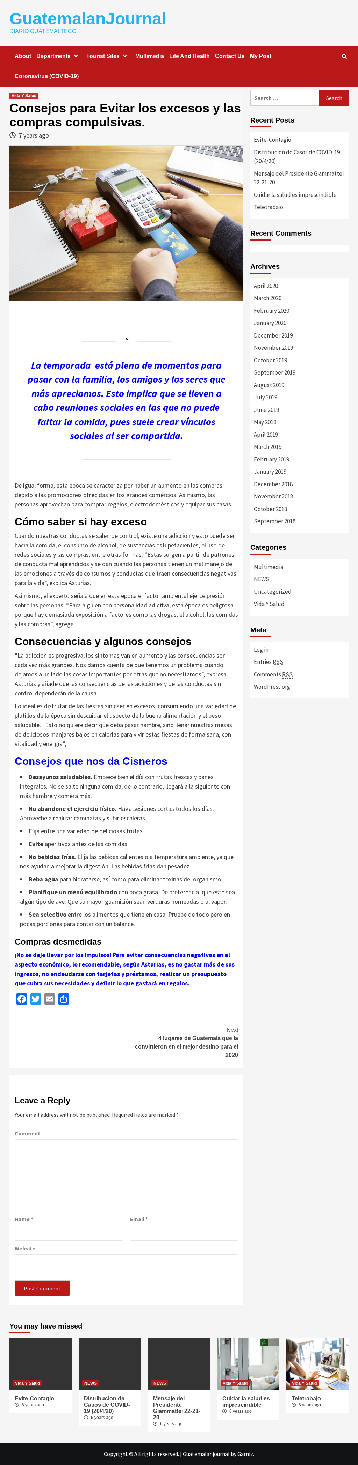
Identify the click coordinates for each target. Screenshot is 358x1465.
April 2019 (266, 434)
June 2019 (266, 410)
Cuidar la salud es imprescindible (295, 195)
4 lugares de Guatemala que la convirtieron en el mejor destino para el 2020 (186, 1042)
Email (139, 1218)
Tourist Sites (103, 56)
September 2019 (274, 372)
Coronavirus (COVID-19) (47, 76)
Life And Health (189, 56)
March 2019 (267, 447)
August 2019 (269, 385)
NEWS (261, 579)
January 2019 (270, 471)
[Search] (344, 56)
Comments (273, 674)
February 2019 (271, 459)
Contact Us (230, 56)
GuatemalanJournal (87, 18)
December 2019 (273, 335)
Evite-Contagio (272, 139)
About (23, 56)
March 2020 (267, 298)
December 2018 (273, 484)
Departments (53, 56)
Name (24, 1218)
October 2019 (270, 360)
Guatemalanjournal (206, 1453)
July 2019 (265, 397)
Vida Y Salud (24, 95)
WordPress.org (272, 686)
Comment (27, 1133)
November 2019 (273, 348)
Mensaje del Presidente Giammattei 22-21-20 (299, 178)
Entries (268, 662)
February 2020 (271, 311)
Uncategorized (273, 591)
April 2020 (266, 286)
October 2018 (270, 509)
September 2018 (274, 521)
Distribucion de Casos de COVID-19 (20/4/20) (297, 156)
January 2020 (270, 323)
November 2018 (273, 496)
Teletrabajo (268, 207)
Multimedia (149, 56)
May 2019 (265, 422)
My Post (260, 56)
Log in (261, 649)
